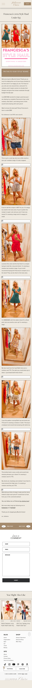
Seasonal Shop (20, 639)
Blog (6, 635)
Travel (5, 645)
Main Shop (18, 641)
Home (5, 637)
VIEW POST (8, 610)
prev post (10, 526)
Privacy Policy (7, 658)
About (5, 654)
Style (5, 641)
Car (4, 644)
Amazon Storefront (21, 637)
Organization (7, 639)
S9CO (23, 674)
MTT (26, 674)
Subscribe (22, 669)
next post (22, 526)
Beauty (5, 647)
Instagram (5, 508)
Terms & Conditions (9, 660)
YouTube (12, 508)
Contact (6, 656)
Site (5, 651)
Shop (18, 635)
